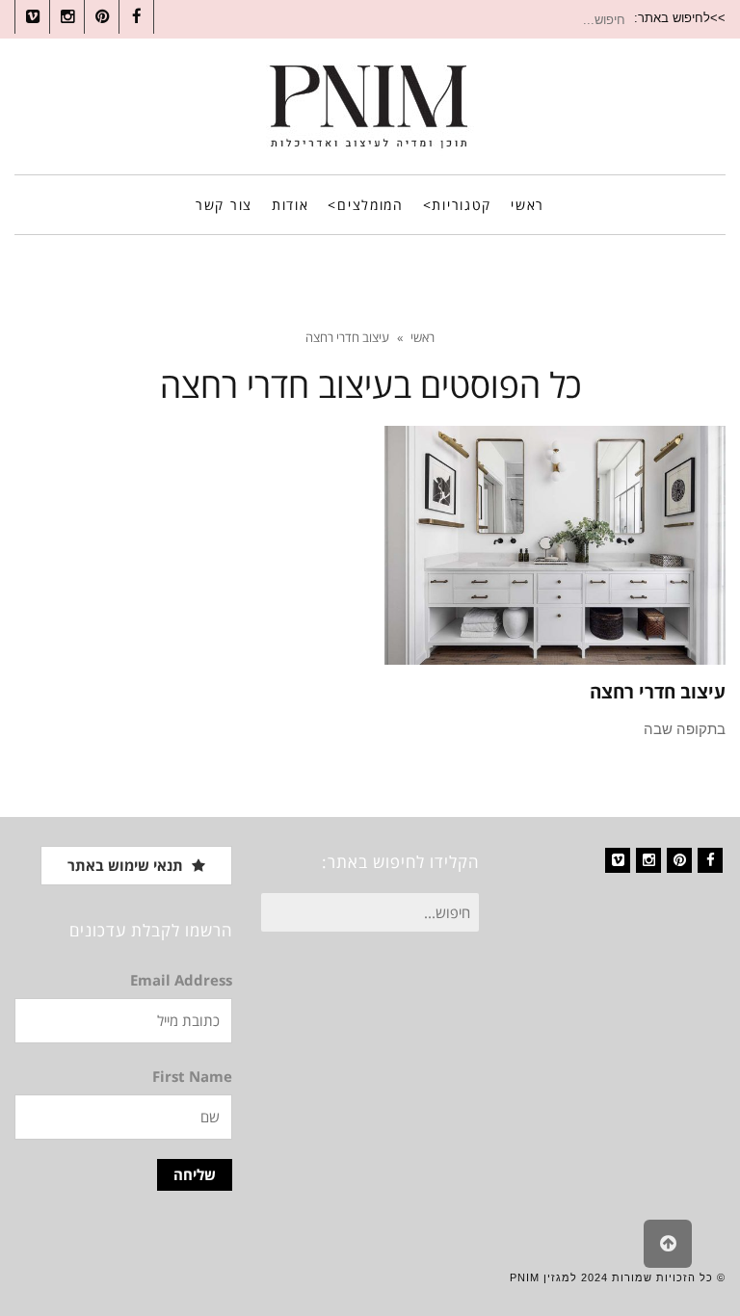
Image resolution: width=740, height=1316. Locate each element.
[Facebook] (710, 860)
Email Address (181, 979)
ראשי (422, 337)
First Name (192, 1076)
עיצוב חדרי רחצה (658, 691)
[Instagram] (648, 860)
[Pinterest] (679, 860)
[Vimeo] (617, 860)
